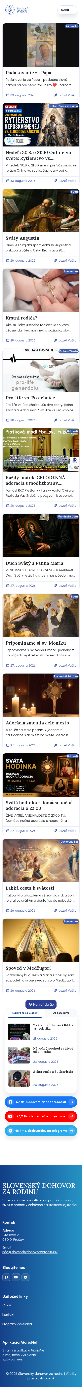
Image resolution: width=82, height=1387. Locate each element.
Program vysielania (17, 1324)
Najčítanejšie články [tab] (25, 1012)
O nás (7, 1305)
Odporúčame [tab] (61, 1012)
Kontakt (8, 1314)
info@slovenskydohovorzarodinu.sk (30, 1252)
